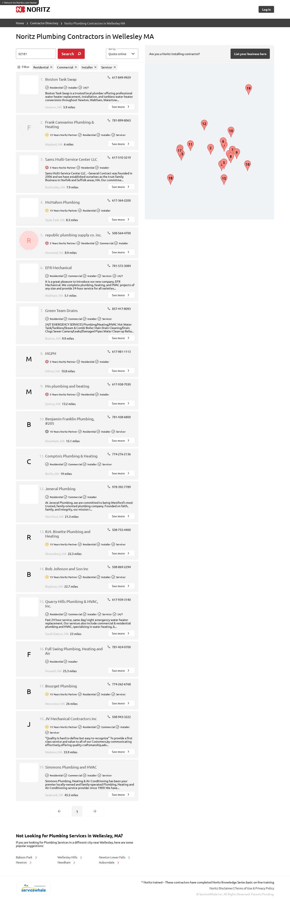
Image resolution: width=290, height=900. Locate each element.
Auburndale (107, 862)
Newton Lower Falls (112, 857)
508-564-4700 (121, 233)
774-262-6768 (121, 684)
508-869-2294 (121, 567)
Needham (64, 862)
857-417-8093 (121, 308)
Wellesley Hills (68, 857)
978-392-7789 (121, 487)
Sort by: (112, 49)
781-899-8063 (121, 120)
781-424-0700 (121, 647)
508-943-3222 (121, 717)
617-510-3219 (121, 157)
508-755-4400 (121, 530)
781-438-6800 (121, 417)
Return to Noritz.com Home (19, 2)
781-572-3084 (121, 266)
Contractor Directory (44, 23)
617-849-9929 (121, 77)
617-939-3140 (121, 599)
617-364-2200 (121, 200)
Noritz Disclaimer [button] (222, 888)
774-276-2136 (121, 454)
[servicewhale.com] (33, 888)
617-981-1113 (121, 351)
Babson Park (24, 857)
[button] (122, 54)
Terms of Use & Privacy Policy (254, 888)
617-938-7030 (121, 384)
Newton (21, 862)
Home (20, 23)
